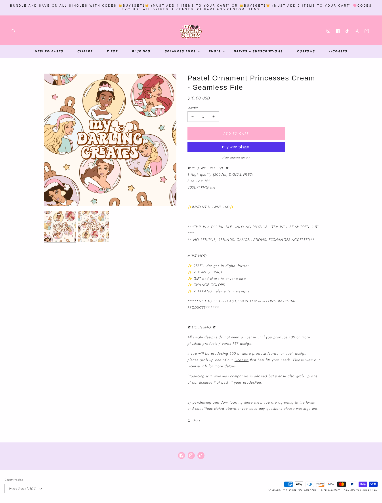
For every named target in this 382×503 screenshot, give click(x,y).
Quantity (192, 108)
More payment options (236, 158)
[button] (14, 31)
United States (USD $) (22, 488)
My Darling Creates (300, 490)
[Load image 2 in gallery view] (93, 226)
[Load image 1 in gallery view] (60, 226)
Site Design (330, 490)
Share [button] (197, 420)
